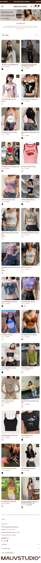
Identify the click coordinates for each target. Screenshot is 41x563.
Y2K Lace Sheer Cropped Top (29, 99)
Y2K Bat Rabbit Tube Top (28, 199)
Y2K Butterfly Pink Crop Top (9, 132)
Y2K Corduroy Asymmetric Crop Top (30, 133)
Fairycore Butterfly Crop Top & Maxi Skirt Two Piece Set (29, 502)
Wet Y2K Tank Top (26, 267)
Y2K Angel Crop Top (6, 334)
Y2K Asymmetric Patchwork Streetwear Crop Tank (29, 65)
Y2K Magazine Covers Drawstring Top (10, 268)
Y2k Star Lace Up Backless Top (9, 64)
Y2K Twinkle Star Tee (27, 435)
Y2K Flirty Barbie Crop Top (8, 99)
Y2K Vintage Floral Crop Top (29, 334)
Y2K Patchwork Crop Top (28, 301)
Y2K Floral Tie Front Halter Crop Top (30, 401)
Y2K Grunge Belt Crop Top (8, 368)
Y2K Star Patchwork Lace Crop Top (9, 233)
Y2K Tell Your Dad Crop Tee (8, 468)
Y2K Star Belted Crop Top (28, 468)
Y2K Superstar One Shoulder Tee (10, 166)
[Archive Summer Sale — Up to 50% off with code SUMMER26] (20, 15)
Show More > (20, 29)
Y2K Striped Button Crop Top (9, 435)
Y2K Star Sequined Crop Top (9, 301)
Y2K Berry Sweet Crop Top (28, 166)
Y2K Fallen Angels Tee (27, 368)
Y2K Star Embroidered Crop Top (30, 232)
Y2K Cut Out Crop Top (7, 401)
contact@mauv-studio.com (11, 526)
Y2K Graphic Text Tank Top (8, 501)
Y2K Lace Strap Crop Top (8, 199)
